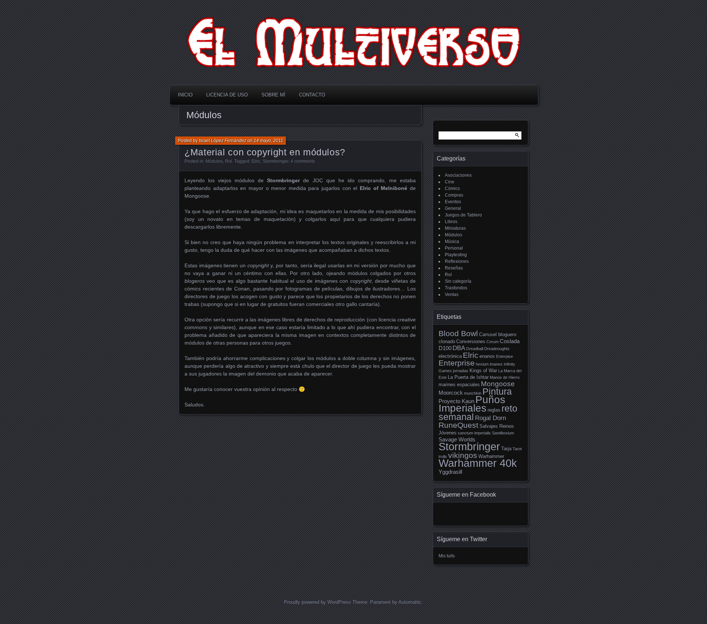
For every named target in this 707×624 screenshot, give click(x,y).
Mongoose (498, 384)
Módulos (214, 161)
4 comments (303, 161)
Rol (228, 161)
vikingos (462, 455)
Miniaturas (455, 228)
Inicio (185, 95)
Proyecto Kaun (456, 401)
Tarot (517, 449)
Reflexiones (457, 261)
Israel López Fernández (222, 140)
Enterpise (504, 356)
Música (452, 241)
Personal (454, 248)
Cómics (452, 188)
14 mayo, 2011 (268, 140)
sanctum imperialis (474, 433)
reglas (494, 410)
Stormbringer (275, 161)
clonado (447, 341)
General (453, 208)
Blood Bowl (458, 333)
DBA (459, 348)
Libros (451, 221)
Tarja (506, 448)
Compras (454, 195)
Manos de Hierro (505, 377)
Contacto (312, 95)
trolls (443, 456)
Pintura (497, 391)
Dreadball (474, 348)
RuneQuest (458, 425)
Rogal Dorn (490, 418)
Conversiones (470, 341)
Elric (256, 161)
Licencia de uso (227, 95)
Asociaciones (458, 175)
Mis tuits (447, 555)
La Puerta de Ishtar (468, 377)
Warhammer (491, 456)
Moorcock (451, 392)
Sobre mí (273, 95)
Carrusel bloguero (497, 334)
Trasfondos (456, 287)
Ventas (451, 294)
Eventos (453, 201)
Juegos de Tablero (463, 215)
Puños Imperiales (472, 404)
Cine (449, 181)
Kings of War (483, 370)
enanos (487, 356)
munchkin (472, 393)
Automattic (410, 602)
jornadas (460, 371)
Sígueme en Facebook (466, 494)
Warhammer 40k (478, 463)
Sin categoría (458, 281)
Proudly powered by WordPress (317, 602)
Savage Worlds (457, 439)
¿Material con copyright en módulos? (264, 152)
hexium (482, 364)
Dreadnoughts (497, 348)
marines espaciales (459, 384)
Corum (492, 341)
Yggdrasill (450, 472)
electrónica (450, 356)
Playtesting (456, 254)
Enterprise (457, 363)
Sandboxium (503, 433)
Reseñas (454, 268)
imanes (496, 364)
